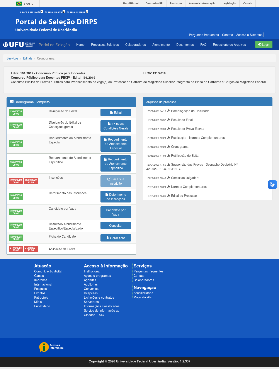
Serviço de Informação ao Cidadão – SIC (101, 312)
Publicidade (42, 306)
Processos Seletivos (105, 44)
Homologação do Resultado (178, 111)
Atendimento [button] (161, 44)
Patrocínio (41, 297)
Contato (227, 34)
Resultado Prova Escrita (176, 128)
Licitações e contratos (99, 297)
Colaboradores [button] (135, 44)
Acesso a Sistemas (249, 34)
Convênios (91, 288)
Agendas (90, 280)
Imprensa (40, 280)
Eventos (39, 293)
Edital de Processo (172, 195)
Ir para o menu (55, 11)
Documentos (185, 44)
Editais (27, 58)
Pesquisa (40, 288)
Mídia (38, 301)
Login (265, 44)
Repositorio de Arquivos (229, 44)
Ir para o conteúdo (31, 11)
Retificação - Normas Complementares (186, 137)
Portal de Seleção (54, 44)
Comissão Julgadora (173, 177)
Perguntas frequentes (204, 34)
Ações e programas (97, 275)
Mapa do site (142, 297)
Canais (39, 275)
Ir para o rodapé (77, 11)
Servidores (91, 301)
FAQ (203, 44)
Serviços (12, 58)
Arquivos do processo (161, 102)
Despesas (91, 293)
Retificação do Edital (173, 155)
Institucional (92, 271)
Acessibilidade (143, 293)
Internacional (43, 284)
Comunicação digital (48, 271)
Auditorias (91, 284)
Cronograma (168, 146)
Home (80, 44)
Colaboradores (144, 280)
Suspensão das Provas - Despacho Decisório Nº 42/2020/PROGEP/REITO (192, 166)
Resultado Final (170, 119)
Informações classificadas (101, 306)
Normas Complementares (177, 186)
